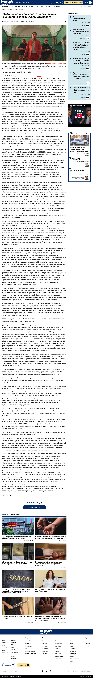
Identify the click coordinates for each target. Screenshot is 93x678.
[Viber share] (61, 21)
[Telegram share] (65, 21)
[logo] (7, 2)
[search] (85, 6)
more (81, 6)
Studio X (89, 676)
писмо (39, 76)
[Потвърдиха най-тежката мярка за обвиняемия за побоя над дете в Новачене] (50, 551)
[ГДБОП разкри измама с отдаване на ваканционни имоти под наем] (18, 526)
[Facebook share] (58, 21)
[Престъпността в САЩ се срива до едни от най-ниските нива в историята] (79, 140)
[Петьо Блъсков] (86, 165)
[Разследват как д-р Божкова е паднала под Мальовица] (50, 579)
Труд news (83, 97)
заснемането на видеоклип (56, 64)
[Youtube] (57, 2)
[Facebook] (53, 2)
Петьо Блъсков (80, 164)
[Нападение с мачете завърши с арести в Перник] (18, 606)
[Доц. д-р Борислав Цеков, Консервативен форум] (86, 178)
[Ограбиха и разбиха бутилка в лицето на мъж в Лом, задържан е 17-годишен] (50, 526)
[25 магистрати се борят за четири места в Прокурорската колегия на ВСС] (18, 551)
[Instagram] (61, 2)
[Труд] (46, 631)
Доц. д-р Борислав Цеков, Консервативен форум (78, 178)
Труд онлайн (10, 21)
